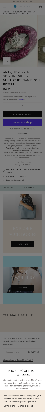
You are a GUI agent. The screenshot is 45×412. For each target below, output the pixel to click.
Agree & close (25, 406)
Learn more (9, 406)
